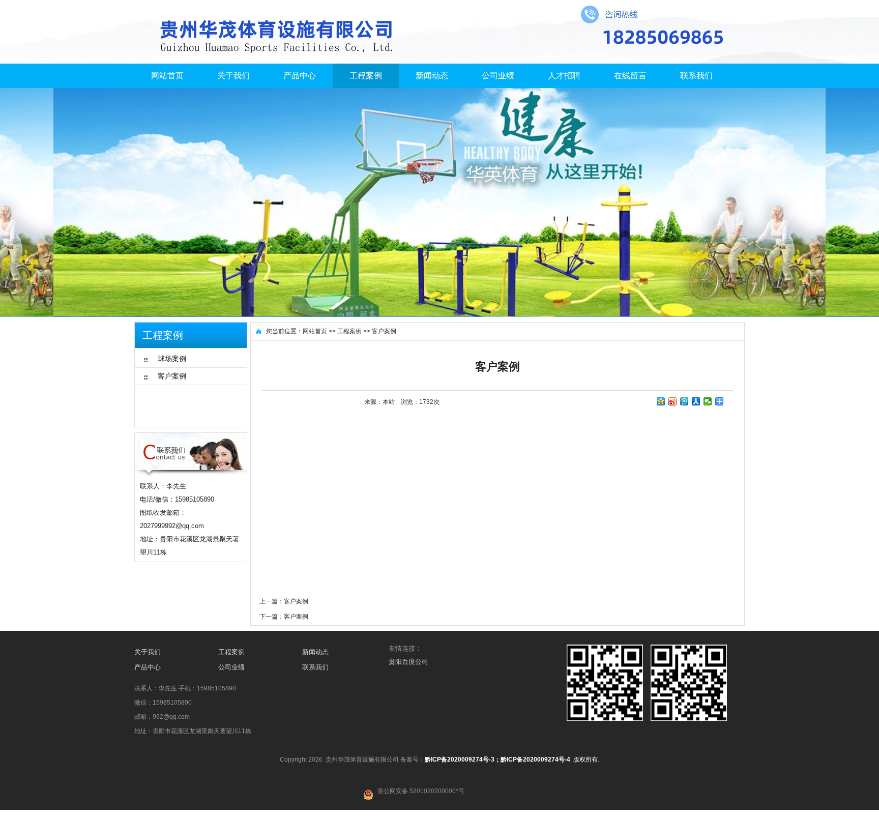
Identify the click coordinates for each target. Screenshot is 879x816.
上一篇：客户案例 (283, 601)
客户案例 (384, 331)
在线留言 (630, 75)
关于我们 (233, 75)
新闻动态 (432, 75)
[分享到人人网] (696, 401)
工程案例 (365, 75)
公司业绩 (498, 75)
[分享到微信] (708, 401)
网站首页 (167, 75)
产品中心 (299, 75)
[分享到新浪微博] (672, 401)
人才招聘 (564, 75)
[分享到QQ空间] (661, 401)
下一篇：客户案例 (283, 616)
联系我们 (696, 75)
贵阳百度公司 (408, 661)
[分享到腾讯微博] (684, 401)
